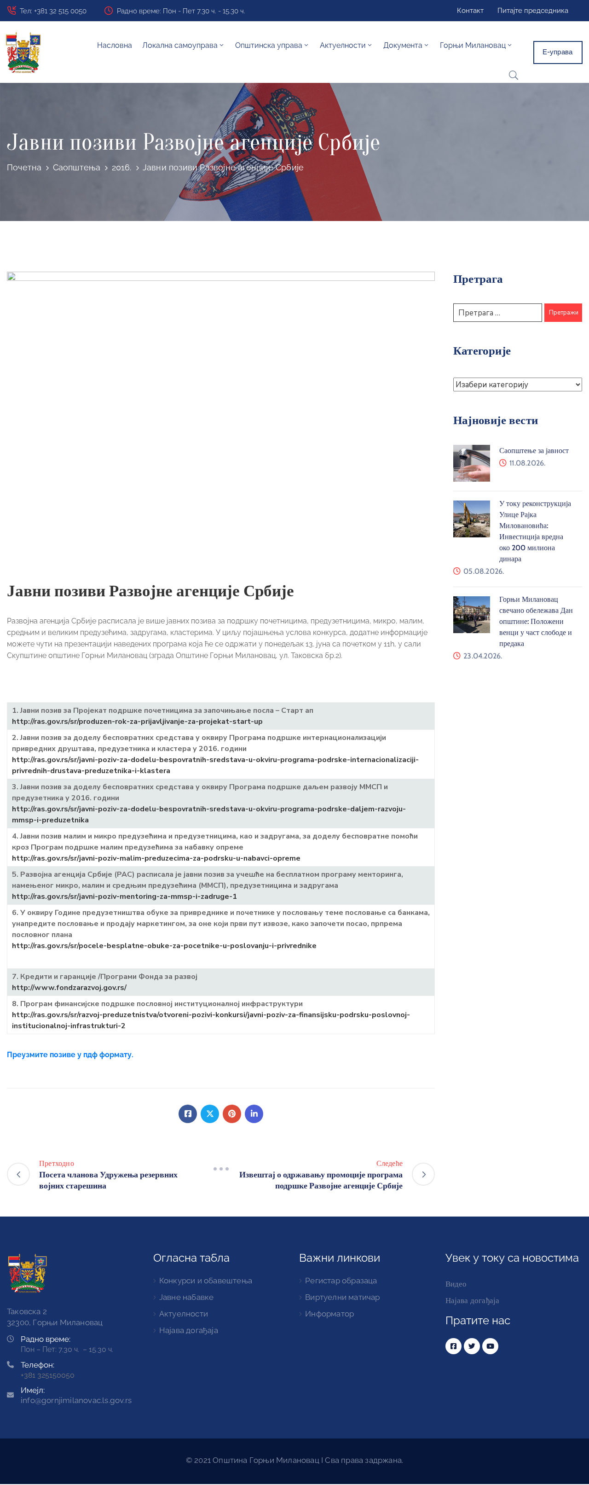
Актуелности (183, 1313)
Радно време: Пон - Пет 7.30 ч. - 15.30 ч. (181, 11)
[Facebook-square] (453, 1346)
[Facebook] (188, 1114)
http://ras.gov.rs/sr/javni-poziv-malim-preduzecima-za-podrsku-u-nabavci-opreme (156, 858)
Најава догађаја (188, 1330)
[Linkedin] (254, 1114)
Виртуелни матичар (342, 1297)
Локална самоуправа (180, 45)
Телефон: (37, 1364)
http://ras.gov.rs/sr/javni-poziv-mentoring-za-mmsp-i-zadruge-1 (124, 896)
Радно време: (45, 1339)
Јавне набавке (186, 1297)
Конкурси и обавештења (205, 1280)
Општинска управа (268, 45)
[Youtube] (490, 1346)
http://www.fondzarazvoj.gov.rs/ (69, 988)
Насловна (114, 45)
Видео (456, 1283)
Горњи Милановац (473, 45)
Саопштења (77, 167)
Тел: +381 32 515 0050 (53, 11)
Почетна (24, 167)
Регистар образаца (341, 1280)
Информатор (329, 1313)
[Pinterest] (232, 1114)
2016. (122, 167)
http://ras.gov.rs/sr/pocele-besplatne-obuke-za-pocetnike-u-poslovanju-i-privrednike (164, 946)
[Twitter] (210, 1114)
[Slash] (220, 1169)
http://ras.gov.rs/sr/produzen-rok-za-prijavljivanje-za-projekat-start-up (137, 721)
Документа (402, 45)
